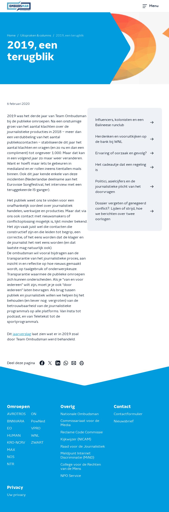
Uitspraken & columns (35, 35)
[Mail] (73, 363)
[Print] (81, 363)
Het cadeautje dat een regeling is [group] (120, 167)
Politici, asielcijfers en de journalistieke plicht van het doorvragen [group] (118, 187)
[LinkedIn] (57, 363)
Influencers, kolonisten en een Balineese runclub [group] (119, 122)
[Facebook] (42, 363)
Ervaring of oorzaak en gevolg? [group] (121, 153)
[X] (49, 363)
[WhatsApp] (65, 363)
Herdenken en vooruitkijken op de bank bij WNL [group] (121, 139)
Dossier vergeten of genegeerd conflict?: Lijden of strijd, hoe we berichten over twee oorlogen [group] (120, 211)
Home (11, 35)
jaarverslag (22, 334)
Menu (153, 6)
